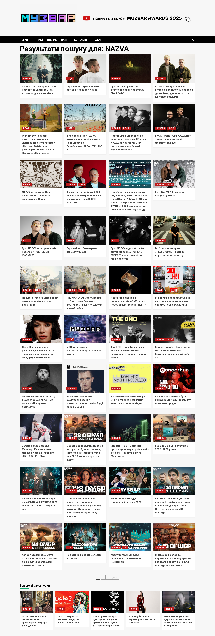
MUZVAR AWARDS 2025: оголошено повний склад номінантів (126, 558)
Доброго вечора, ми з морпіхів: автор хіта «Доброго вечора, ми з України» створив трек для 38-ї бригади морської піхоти (85, 452)
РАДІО (97, 39)
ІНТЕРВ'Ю (160, 79)
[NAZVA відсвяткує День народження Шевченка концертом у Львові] (41, 174)
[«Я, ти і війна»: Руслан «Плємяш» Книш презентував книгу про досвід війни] (36, 602)
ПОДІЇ (39, 39)
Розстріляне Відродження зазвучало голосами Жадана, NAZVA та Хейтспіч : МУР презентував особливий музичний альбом (128, 142)
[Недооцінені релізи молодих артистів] (85, 537)
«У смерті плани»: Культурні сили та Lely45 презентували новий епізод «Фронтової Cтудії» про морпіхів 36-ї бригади (172, 505)
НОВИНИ (24, 39)
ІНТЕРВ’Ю (52, 39)
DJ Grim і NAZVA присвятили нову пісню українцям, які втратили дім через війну (39, 90)
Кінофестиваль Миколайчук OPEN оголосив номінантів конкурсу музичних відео (128, 400)
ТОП (70, 547)
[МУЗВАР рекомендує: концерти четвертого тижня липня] (85, 329)
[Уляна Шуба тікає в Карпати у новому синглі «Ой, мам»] (143, 602)
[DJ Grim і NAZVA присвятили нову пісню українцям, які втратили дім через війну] (41, 68)
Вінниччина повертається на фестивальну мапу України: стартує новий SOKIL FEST (172, 301)
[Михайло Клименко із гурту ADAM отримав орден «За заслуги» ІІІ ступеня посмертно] (41, 378)
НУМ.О (26, 128)
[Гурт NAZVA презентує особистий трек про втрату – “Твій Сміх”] (130, 68)
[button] (193, 39)
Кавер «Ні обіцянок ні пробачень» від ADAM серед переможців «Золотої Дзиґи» (129, 301)
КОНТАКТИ (80, 39)
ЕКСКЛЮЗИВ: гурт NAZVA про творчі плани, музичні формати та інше (173, 139)
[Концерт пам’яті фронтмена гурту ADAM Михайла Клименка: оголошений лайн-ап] (174, 329)
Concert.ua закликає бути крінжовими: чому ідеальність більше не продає (173, 400)
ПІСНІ (64, 39)
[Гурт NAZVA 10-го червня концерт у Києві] (85, 230)
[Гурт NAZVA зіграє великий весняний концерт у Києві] (85, 68)
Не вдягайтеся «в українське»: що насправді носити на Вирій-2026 (40, 301)
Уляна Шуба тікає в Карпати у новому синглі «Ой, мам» (142, 619)
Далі (114, 577)
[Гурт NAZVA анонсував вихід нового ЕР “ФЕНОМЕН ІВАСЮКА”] (41, 230)
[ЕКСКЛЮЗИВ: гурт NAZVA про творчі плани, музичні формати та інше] (174, 118)
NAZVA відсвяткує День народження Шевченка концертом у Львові (36, 196)
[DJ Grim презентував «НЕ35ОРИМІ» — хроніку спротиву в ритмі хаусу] (174, 230)
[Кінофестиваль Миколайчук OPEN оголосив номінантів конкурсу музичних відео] (130, 378)
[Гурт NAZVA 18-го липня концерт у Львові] (174, 174)
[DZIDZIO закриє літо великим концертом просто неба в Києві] (72, 602)
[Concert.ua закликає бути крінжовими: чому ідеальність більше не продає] (174, 378)
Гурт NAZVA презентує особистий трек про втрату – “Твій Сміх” (129, 90)
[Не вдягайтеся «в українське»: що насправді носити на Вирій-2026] (41, 280)
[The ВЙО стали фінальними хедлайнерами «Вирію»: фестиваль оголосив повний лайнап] (130, 329)
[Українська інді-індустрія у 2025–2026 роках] (174, 428)
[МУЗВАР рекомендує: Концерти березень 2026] (130, 481)
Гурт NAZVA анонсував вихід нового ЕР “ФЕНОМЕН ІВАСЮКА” (39, 252)
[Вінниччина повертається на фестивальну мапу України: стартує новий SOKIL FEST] (174, 280)
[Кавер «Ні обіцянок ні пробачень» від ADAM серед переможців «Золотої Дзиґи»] (130, 280)
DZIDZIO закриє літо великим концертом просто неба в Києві (68, 619)
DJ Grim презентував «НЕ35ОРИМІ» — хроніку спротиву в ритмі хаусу (169, 252)
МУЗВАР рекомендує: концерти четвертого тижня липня (84, 350)
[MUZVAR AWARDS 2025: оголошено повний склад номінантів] (130, 537)
